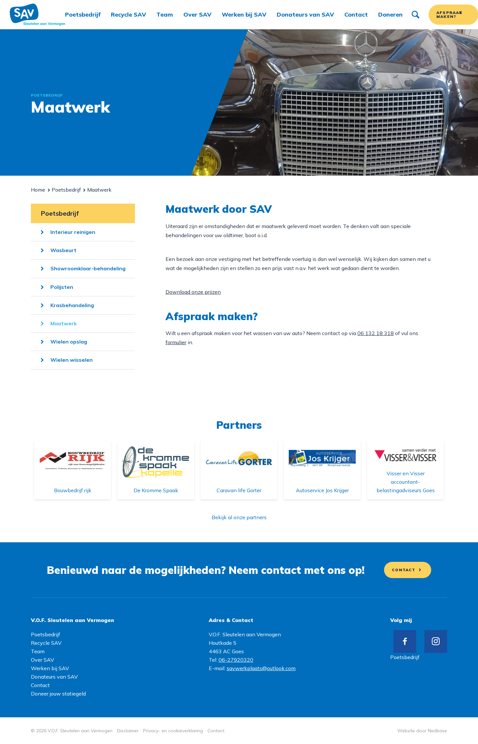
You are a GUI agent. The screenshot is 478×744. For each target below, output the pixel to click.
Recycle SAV (128, 14)
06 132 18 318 (375, 333)
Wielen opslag (68, 341)
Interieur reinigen (72, 232)
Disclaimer (128, 731)
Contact (356, 14)
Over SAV (197, 14)
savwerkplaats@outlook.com (261, 668)
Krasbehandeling (72, 305)
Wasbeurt (63, 250)
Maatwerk (63, 323)
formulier (176, 342)
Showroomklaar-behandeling (88, 268)
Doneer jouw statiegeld (58, 693)
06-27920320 (236, 659)
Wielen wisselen (71, 360)
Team (164, 14)
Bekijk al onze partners (239, 517)
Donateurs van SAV (305, 14)
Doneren (390, 14)
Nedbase (437, 731)
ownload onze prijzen (195, 292)
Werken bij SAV (244, 14)
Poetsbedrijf (82, 14)
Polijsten (61, 287)
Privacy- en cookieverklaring (173, 731)
